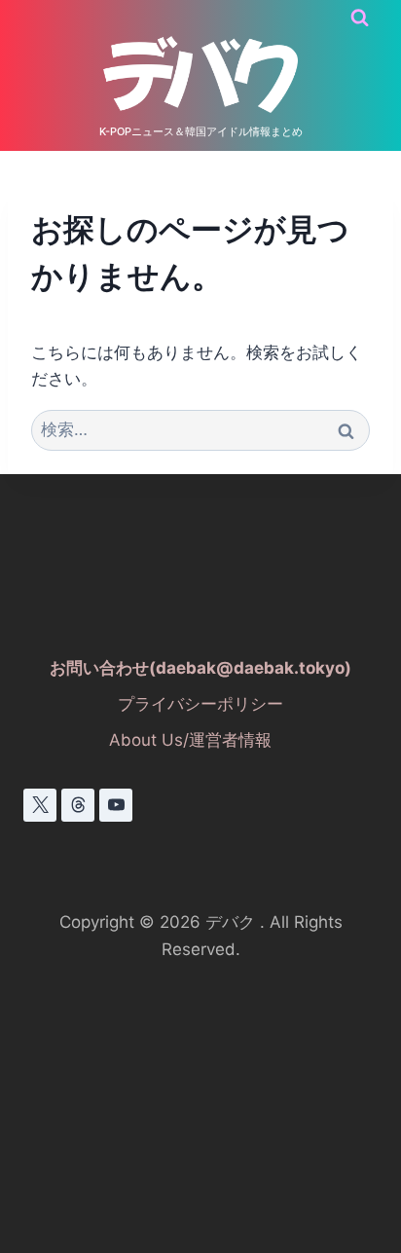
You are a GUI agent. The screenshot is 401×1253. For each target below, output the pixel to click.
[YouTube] (115, 805)
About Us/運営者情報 (190, 740)
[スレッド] (77, 805)
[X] (39, 805)
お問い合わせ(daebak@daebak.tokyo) (200, 668)
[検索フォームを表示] (360, 18)
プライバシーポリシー (200, 704)
